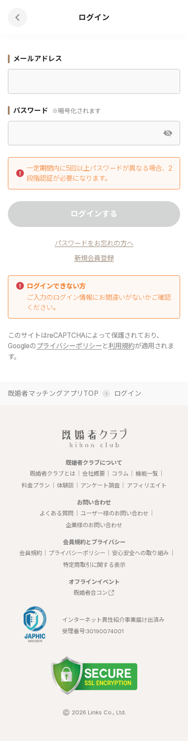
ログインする (94, 213)
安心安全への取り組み (140, 552)
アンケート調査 (100, 485)
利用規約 (121, 346)
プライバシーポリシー (69, 346)
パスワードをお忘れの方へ (94, 243)
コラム (120, 473)
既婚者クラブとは (52, 473)
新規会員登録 (94, 258)
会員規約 (30, 552)
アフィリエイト (147, 485)
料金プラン (35, 485)
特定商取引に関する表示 (94, 564)
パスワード (30, 110)
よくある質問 (56, 513)
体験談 (65, 485)
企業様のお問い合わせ (94, 524)
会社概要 (93, 473)
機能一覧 (147, 473)
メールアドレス (37, 58)
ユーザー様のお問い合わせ (114, 513)
